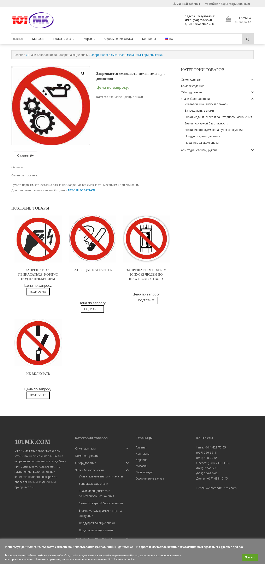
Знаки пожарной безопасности (207, 123)
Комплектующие (192, 86)
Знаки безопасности (42, 55)
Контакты (149, 39)
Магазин (38, 39)
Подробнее (38, 291)
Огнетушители (191, 79)
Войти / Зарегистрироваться (229, 4)
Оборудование (191, 92)
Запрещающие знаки (74, 55)
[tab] (25, 155)
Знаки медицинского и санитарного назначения (218, 117)
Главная (17, 39)
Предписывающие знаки (202, 143)
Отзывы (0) (25, 155)
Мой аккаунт (145, 472)
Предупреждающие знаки (202, 136)
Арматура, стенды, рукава (199, 150)
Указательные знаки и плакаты (207, 104)
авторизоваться (81, 190)
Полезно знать (63, 39)
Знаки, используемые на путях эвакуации (214, 130)
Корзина (89, 39)
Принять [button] (250, 557)
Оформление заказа (118, 39)
